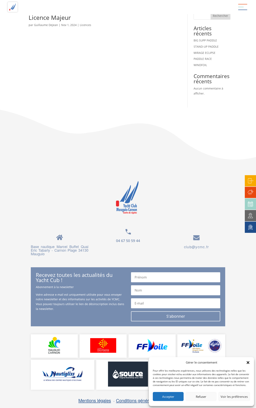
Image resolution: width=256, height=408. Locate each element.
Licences (85, 25)
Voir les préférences (234, 397)
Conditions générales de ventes (146, 400)
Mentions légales (94, 400)
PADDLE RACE (203, 59)
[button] (248, 363)
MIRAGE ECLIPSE (204, 53)
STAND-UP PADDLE (206, 46)
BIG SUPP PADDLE (205, 40)
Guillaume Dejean (46, 25)
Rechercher (220, 16)
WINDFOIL (200, 65)
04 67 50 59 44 (128, 240)
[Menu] (242, 7)
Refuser (201, 397)
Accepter (168, 397)
